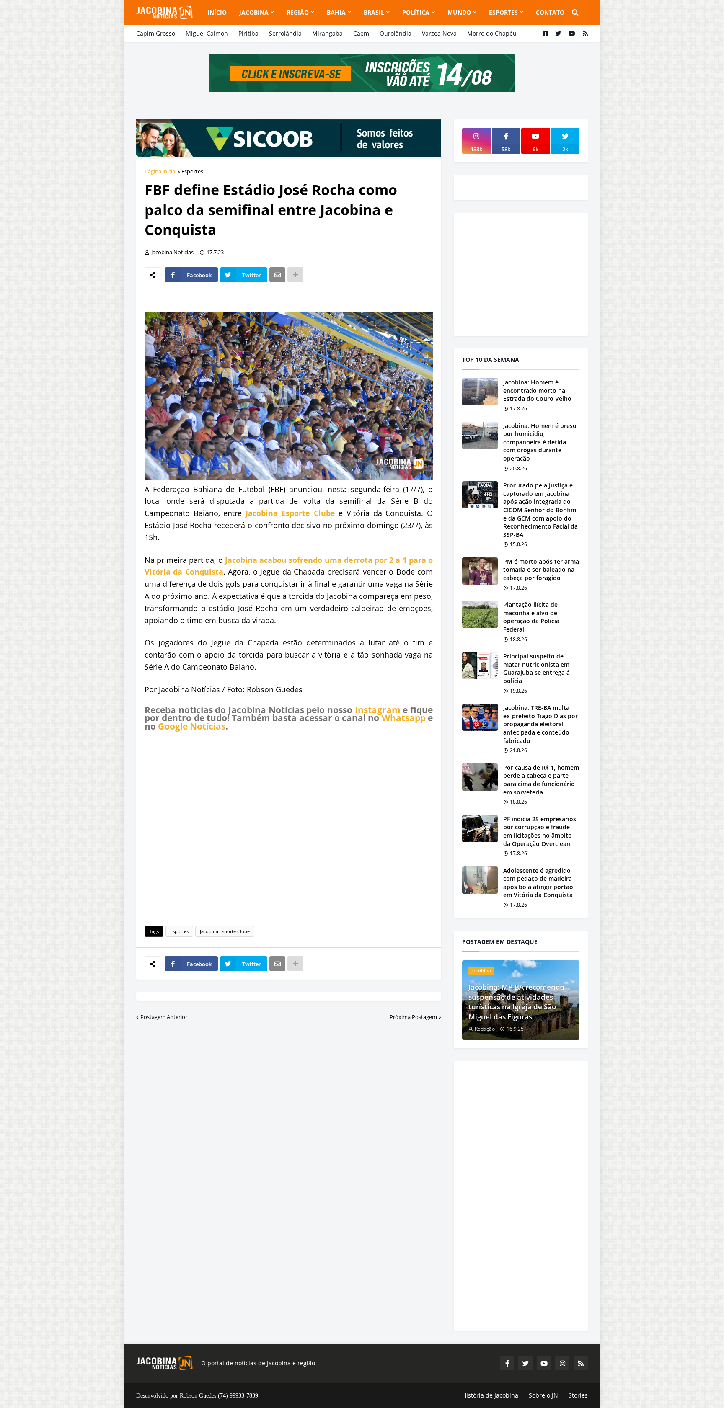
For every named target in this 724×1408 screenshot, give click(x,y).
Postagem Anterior (163, 1017)
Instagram (378, 710)
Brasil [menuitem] (374, 12)
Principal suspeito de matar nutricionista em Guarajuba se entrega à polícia (536, 668)
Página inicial (160, 171)
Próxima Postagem (413, 1017)
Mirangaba (327, 33)
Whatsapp (404, 718)
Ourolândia (395, 33)
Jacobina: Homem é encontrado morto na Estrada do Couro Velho (537, 390)
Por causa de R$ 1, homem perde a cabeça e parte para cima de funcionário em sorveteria (541, 779)
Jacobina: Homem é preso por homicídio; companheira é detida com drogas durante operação (540, 442)
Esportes (192, 171)
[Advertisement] (289, 827)
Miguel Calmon (207, 33)
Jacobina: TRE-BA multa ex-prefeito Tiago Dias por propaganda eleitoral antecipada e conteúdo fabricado (540, 724)
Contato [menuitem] (550, 12)
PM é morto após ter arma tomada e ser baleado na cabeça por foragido (541, 569)
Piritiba (248, 33)
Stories (578, 1395)
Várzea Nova (439, 33)
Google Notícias (191, 726)
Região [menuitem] (298, 12)
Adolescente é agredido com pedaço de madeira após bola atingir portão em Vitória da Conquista (538, 882)
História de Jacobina (490, 1395)
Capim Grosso (155, 33)
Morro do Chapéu (492, 33)
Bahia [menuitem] (336, 12)
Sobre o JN (543, 1395)
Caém (361, 33)
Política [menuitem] (415, 12)
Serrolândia (285, 33)
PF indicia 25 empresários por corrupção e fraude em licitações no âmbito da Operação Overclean (539, 831)
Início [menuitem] (217, 12)
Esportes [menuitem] (503, 12)
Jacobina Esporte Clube (290, 513)
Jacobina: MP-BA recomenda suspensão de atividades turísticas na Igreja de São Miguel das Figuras (516, 1001)
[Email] (277, 274)
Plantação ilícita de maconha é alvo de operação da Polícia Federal (531, 617)
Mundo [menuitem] (459, 12)
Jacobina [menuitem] (254, 12)
